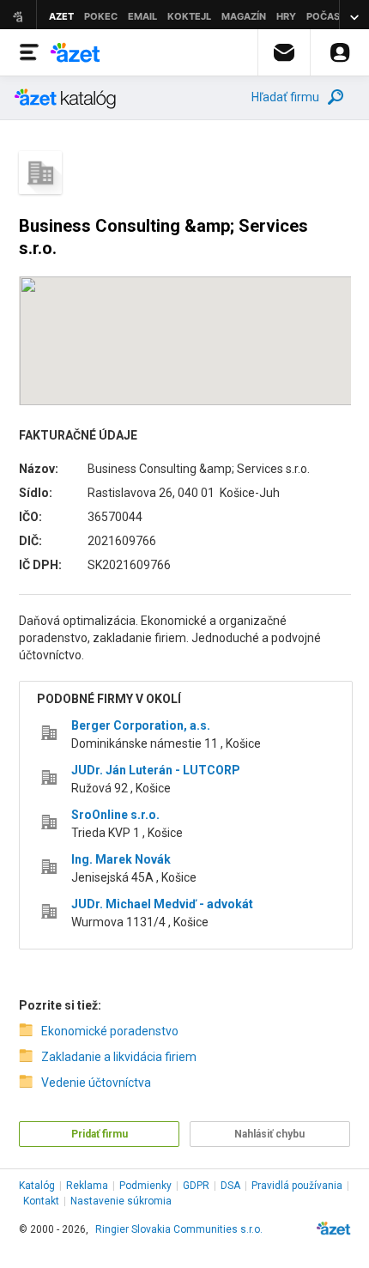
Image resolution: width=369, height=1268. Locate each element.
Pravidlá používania (296, 1186)
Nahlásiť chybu (269, 1134)
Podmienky (145, 1186)
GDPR (196, 1186)
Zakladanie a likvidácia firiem (119, 1057)
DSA (230, 1186)
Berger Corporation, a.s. (140, 725)
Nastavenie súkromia (121, 1201)
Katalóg (37, 1186)
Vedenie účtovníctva (96, 1082)
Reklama (87, 1186)
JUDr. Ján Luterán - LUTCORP (155, 770)
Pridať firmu (99, 1134)
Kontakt (41, 1201)
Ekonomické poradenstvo (109, 1031)
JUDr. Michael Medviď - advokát (162, 904)
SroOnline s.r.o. (115, 815)
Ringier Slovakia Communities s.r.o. (179, 1229)
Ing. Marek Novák (121, 859)
